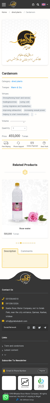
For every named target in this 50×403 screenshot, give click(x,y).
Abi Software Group (27, 400)
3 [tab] (21, 242)
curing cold (24, 102)
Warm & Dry (16, 87)
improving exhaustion (12, 110)
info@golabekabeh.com (16, 321)
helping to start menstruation (15, 114)
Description (10, 251)
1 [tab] (16, 242)
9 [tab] (32, 242)
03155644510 (12, 299)
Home (4, 12)
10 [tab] (34, 242)
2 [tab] (18, 242)
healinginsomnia (10, 102)
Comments (27, 251)
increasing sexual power (34, 110)
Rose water (25, 228)
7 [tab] (28, 242)
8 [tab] (30, 242)
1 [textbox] (13, 128)
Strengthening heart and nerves (16, 98)
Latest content (11, 350)
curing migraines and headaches (17, 106)
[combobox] (18, 121)
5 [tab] (25, 242)
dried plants (17, 12)
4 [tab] (23, 242)
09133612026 (12, 303)
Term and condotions (14, 346)
